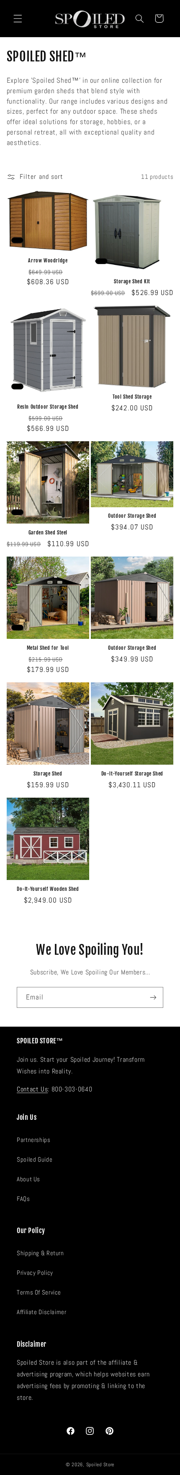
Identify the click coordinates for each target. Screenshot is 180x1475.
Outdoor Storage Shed (132, 516)
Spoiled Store (100, 1464)
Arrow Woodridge (47, 260)
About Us (28, 1179)
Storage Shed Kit (132, 281)
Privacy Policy (35, 1273)
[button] (17, 18)
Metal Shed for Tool (48, 648)
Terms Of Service (39, 1292)
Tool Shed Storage (132, 397)
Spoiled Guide (34, 1159)
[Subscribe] (153, 997)
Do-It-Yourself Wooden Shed (48, 889)
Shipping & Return (40, 1253)
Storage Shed (47, 774)
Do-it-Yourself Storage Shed (132, 774)
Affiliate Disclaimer (42, 1312)
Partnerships (34, 1140)
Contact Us (32, 1089)
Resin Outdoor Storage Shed (48, 407)
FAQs (23, 1199)
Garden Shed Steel (47, 532)
